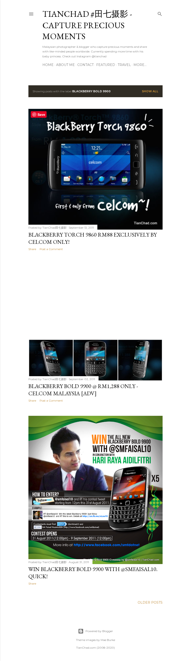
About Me (65, 65)
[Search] (160, 12)
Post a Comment (51, 249)
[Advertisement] (95, 295)
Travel (124, 65)
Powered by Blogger (99, 631)
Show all (150, 91)
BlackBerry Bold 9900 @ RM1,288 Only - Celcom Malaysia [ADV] (83, 389)
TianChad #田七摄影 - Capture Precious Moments (87, 25)
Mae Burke (108, 640)
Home (48, 65)
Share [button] (32, 249)
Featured (105, 65)
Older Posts (150, 602)
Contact (85, 65)
